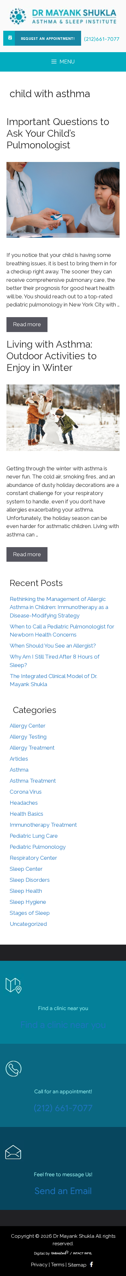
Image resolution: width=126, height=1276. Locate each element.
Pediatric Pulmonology (38, 847)
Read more (27, 324)
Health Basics (26, 813)
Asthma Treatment (33, 780)
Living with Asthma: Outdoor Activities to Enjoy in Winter (51, 356)
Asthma (19, 769)
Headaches (24, 802)
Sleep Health (26, 891)
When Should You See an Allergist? (53, 645)
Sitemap (77, 1265)
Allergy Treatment (32, 747)
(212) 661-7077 (63, 1108)
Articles (19, 758)
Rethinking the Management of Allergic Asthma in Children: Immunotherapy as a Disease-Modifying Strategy (59, 607)
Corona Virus (26, 791)
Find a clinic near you (63, 1024)
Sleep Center (26, 869)
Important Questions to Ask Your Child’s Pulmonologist (57, 133)
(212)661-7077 (102, 39)
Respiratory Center (33, 858)
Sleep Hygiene (28, 902)
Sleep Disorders (30, 880)
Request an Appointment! (48, 38)
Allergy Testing (28, 736)
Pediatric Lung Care (34, 836)
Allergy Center (28, 725)
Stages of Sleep (30, 913)
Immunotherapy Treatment (43, 825)
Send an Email (63, 1191)
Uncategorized (28, 924)
